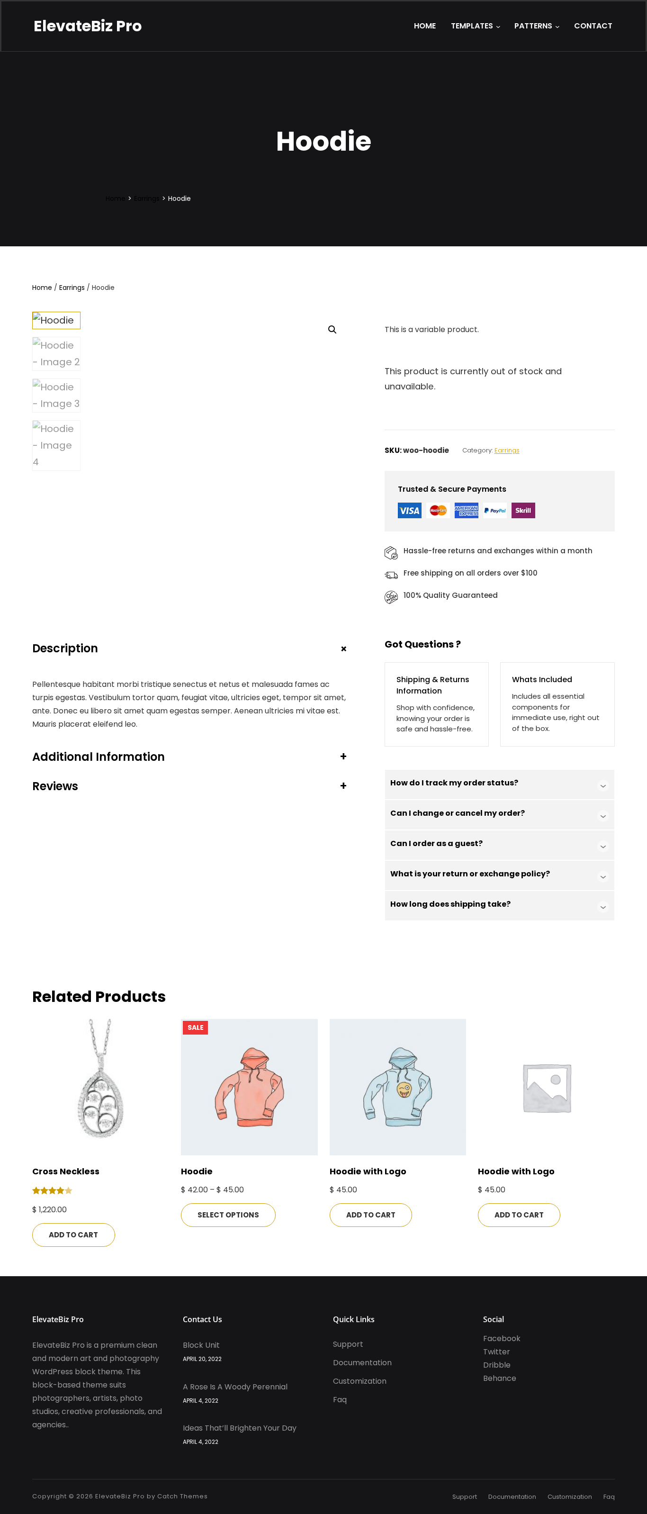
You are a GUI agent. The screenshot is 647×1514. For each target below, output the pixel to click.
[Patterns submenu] (557, 26)
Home (116, 198)
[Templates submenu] (498, 26)
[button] (332, 329)
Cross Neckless (65, 1171)
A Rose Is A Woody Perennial (235, 1386)
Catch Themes (182, 1496)
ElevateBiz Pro (88, 25)
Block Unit (201, 1345)
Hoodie (197, 1171)
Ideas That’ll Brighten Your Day (240, 1428)
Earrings (147, 198)
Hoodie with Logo (368, 1171)
